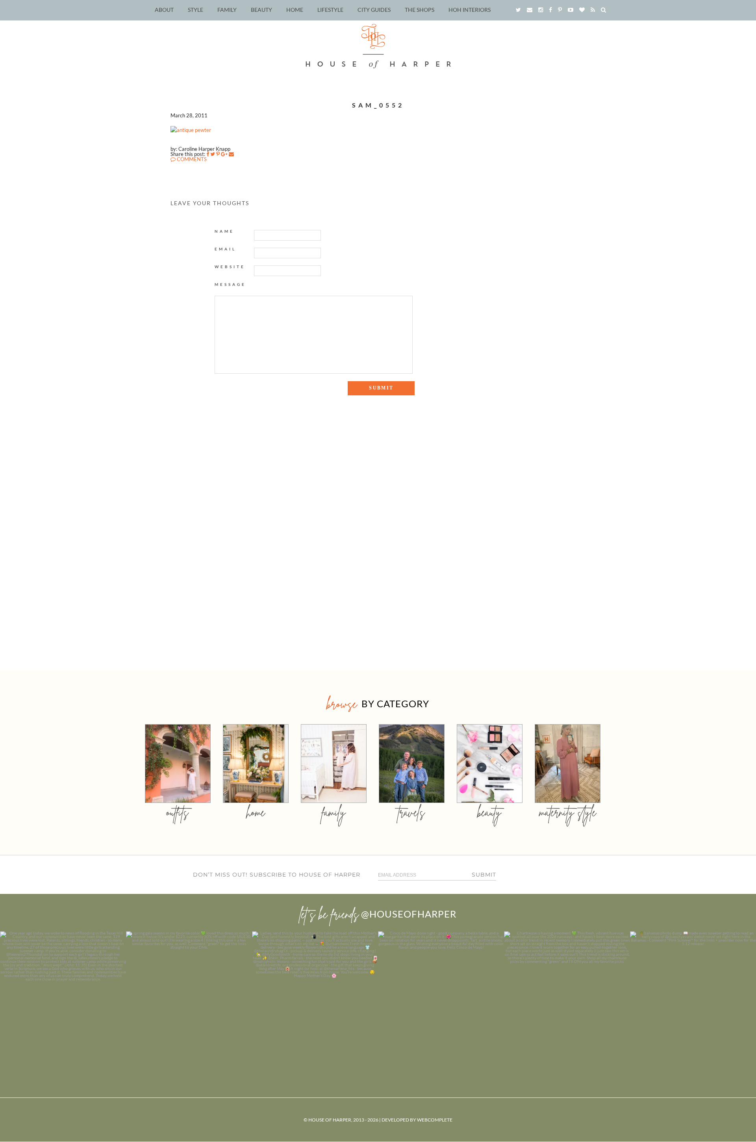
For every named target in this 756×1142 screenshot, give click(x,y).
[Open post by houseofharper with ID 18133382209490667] (315, 994)
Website (230, 266)
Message (230, 284)
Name (224, 231)
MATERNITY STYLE (567, 812)
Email (225, 249)
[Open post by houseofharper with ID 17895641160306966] (693, 994)
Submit (484, 874)
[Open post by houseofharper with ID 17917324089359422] (441, 994)
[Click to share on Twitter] (212, 154)
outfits (178, 812)
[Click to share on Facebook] (207, 154)
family (334, 812)
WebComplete (434, 1120)
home (255, 812)
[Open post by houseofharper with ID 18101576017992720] (567, 994)
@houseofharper (408, 914)
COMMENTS (191, 159)
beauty (489, 812)
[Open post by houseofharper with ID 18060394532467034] (189, 994)
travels (411, 812)
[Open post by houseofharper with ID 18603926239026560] (63, 994)
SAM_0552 (378, 105)
